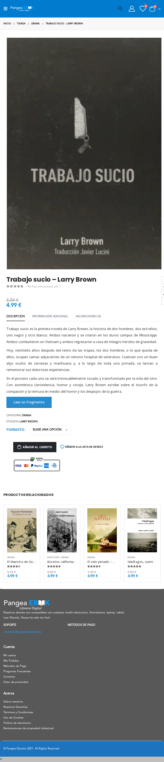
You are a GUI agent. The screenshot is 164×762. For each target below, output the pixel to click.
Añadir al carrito (37, 447)
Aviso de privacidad (15, 682)
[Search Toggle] (120, 8)
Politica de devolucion (17, 723)
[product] (22, 530)
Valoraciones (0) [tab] (88, 316)
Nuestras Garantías (15, 707)
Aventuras (53, 557)
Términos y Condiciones (18, 712)
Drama (26, 415)
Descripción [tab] (15, 316)
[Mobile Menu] (6, 9)
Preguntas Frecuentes (17, 671)
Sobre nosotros (13, 701)
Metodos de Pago (14, 666)
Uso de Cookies (13, 717)
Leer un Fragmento (29, 402)
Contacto (9, 676)
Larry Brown (29, 421)
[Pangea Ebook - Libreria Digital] (22, 9)
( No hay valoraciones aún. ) (43, 286)
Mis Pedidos (11, 660)
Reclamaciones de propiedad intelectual (28, 728)
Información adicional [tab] (50, 316)
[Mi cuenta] (132, 9)
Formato (15, 430)
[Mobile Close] (1, 759)
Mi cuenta (9, 655)
